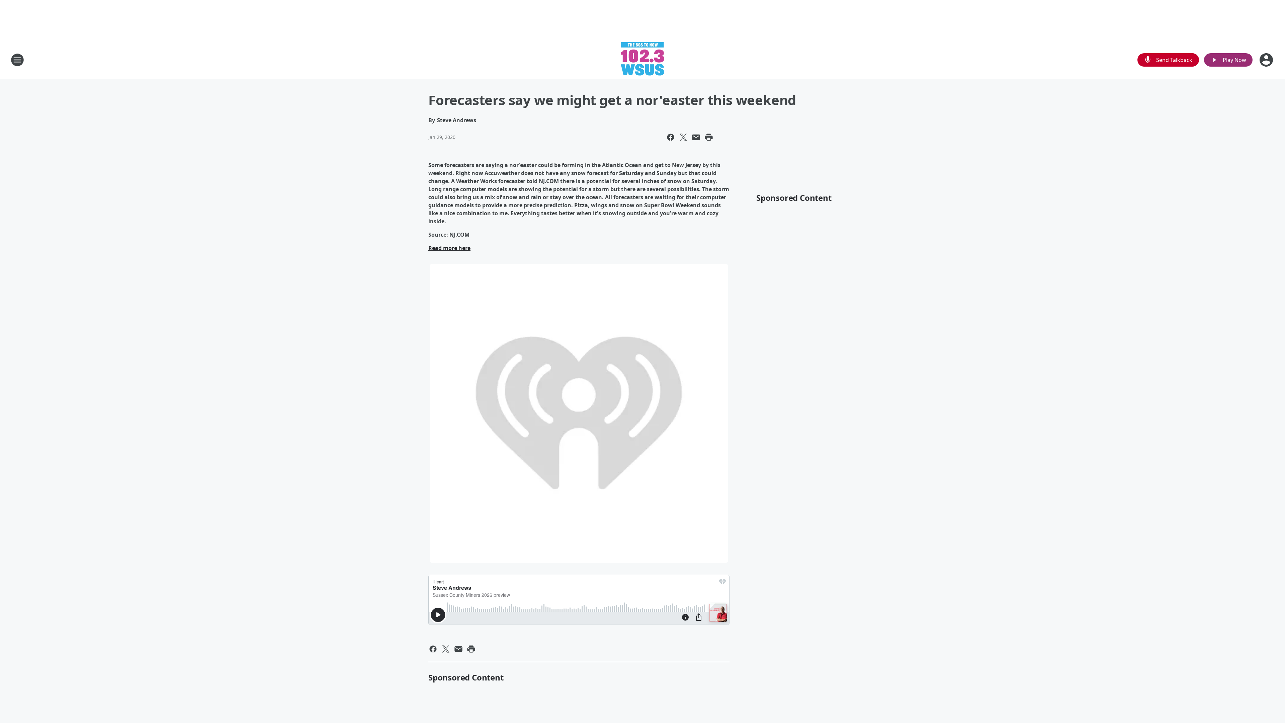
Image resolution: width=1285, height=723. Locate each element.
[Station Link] (642, 59)
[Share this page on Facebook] (670, 137)
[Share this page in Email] (696, 137)
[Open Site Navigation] (17, 60)
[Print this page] (708, 137)
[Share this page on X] (683, 137)
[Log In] (1267, 60)
